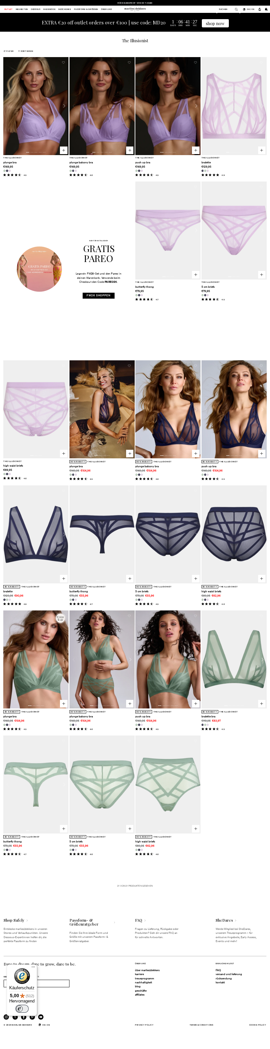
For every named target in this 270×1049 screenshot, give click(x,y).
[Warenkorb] (266, 9)
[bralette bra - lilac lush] (207, 725)
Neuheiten (22, 9)
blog (138, 986)
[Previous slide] (7, 106)
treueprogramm (144, 978)
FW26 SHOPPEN (99, 295)
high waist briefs (13, 465)
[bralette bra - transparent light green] (205, 725)
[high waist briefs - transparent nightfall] (7, 474)
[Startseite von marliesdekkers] (135, 9)
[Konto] (259, 9)
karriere (139, 974)
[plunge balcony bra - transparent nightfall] (73, 171)
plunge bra (9, 162)
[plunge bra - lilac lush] (10, 171)
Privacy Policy (144, 1025)
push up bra (142, 162)
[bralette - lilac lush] (207, 171)
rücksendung (224, 978)
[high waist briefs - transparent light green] (4, 474)
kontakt (220, 982)
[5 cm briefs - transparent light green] (203, 295)
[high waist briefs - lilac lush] (10, 474)
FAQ (218, 970)
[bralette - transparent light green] (205, 171)
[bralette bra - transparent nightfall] (203, 725)
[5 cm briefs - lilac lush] (207, 295)
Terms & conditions (201, 1025)
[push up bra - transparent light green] (136, 171)
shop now (215, 23)
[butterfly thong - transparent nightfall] (139, 295)
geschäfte (141, 990)
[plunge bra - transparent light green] (4, 171)
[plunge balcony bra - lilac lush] (76, 171)
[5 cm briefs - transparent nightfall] (205, 295)
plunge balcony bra (81, 162)
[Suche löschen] (234, 9)
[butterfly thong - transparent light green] (136, 295)
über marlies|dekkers (147, 970)
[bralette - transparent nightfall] (203, 171)
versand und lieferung (229, 974)
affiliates (140, 994)
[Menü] (33, 968)
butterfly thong (144, 286)
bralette (206, 162)
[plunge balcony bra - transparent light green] (70, 171)
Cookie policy (257, 1025)
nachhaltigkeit (143, 982)
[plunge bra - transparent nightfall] (7, 171)
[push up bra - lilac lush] (142, 171)
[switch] (22, 1009)
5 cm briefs (208, 286)
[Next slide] (64, 106)
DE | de (250, 9)
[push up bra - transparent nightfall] (139, 171)
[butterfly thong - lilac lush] (142, 295)
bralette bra (208, 716)
